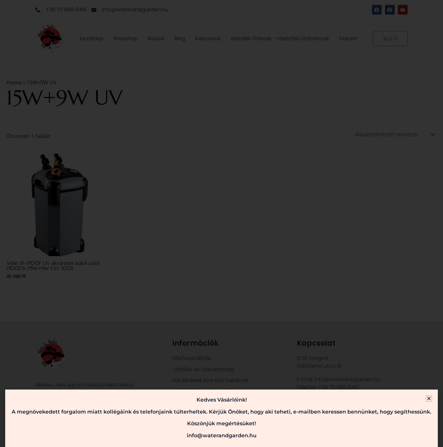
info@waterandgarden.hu (222, 435)
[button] (428, 398)
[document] (221, 223)
